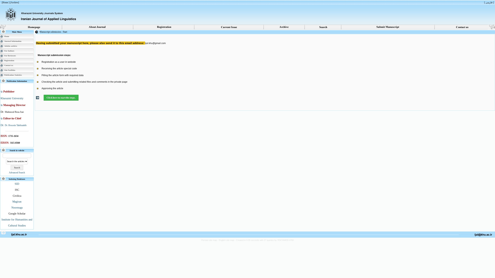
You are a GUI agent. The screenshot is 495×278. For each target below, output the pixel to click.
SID (17, 183)
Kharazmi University (12, 98)
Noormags (17, 207)
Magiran (16, 201)
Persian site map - (210, 240)
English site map (227, 240)
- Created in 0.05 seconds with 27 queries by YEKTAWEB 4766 (264, 240)
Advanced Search (17, 172)
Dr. (3, 125)
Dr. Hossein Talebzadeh (15, 125)
